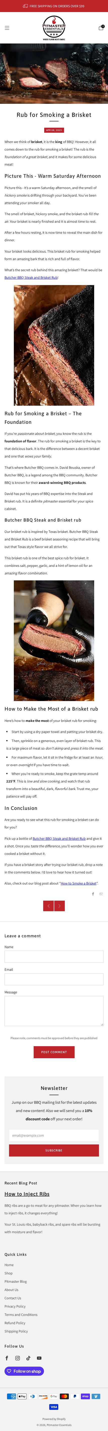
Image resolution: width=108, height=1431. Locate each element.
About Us (11, 1289)
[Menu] (7, 27)
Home (9, 1264)
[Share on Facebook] (93, 894)
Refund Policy (15, 1322)
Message (11, 992)
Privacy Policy (15, 1306)
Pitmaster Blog (16, 1281)
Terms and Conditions (21, 1314)
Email (9, 969)
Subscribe (54, 1150)
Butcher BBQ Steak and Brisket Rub (31, 277)
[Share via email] (101, 894)
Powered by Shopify (54, 1419)
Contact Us (13, 1298)
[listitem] (54, 6)
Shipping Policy (16, 1331)
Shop (9, 1273)
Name (9, 946)
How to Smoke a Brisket (78, 883)
